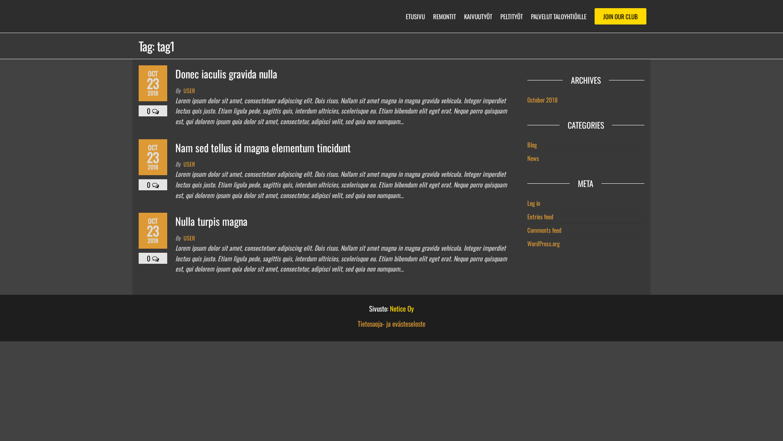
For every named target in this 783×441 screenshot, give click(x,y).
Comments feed (544, 229)
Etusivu (415, 16)
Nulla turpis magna (211, 221)
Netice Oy (402, 308)
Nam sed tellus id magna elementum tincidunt (263, 148)
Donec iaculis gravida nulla (226, 74)
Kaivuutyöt (478, 16)
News (533, 158)
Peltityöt (511, 16)
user (189, 90)
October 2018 (542, 99)
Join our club (620, 16)
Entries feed (540, 216)
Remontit (444, 16)
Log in (533, 202)
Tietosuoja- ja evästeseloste (391, 323)
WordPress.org (543, 243)
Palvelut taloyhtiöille (558, 16)
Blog (532, 144)
